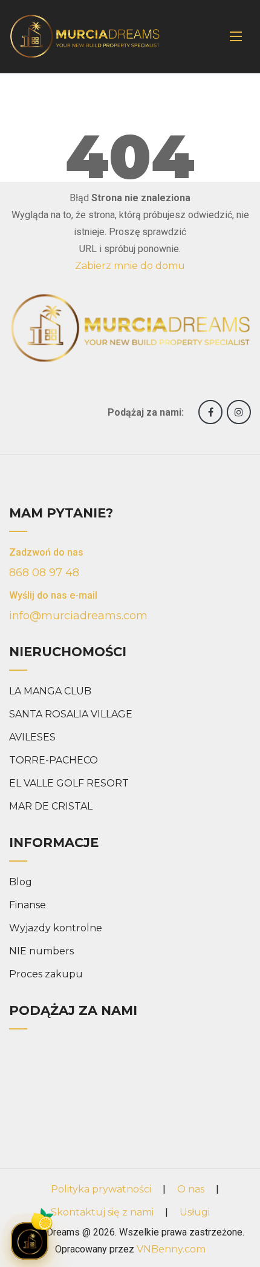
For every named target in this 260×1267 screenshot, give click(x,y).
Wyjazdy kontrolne (55, 928)
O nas (190, 1189)
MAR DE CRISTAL (51, 806)
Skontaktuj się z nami (102, 1212)
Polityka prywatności (101, 1189)
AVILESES (32, 737)
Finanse (27, 905)
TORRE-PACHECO (53, 760)
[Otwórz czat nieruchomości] (29, 1241)
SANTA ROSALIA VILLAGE (70, 714)
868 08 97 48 (44, 572)
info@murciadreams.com (78, 615)
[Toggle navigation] (236, 36)
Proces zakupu (46, 974)
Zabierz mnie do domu (130, 265)
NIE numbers (41, 951)
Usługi (195, 1212)
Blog (20, 882)
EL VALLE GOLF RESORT (69, 783)
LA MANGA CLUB (50, 691)
